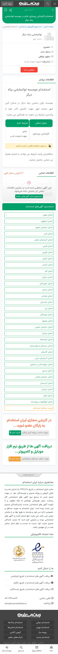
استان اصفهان (47, 221)
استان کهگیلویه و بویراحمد (42, 401)
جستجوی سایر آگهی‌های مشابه (29, 196)
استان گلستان (47, 352)
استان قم (49, 271)
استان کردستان (46, 383)
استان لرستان (47, 389)
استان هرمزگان (46, 314)
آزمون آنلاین (15, 632)
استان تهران (48, 215)
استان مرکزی (47, 277)
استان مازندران (46, 302)
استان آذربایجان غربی (44, 358)
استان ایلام (48, 395)
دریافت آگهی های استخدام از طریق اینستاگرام (31, 589)
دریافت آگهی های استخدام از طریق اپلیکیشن (31, 576)
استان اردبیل (47, 370)
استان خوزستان (46, 283)
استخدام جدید (42, 637)
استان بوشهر (47, 321)
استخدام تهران (42, 627)
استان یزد (49, 308)
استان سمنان (47, 333)
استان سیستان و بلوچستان (41, 345)
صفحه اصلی (48, 26)
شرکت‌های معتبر (15, 637)
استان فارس (48, 246)
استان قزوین (47, 252)
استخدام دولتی (42, 622)
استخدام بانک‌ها (15, 622)
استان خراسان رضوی (44, 227)
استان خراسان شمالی (44, 377)
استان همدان (47, 296)
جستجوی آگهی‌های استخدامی (30, 26)
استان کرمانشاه (46, 339)
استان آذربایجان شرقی (43, 239)
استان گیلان (48, 258)
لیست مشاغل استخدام (43, 408)
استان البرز (48, 233)
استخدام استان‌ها (15, 627)
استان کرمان (47, 264)
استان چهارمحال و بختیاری (41, 364)
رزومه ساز (43, 632)
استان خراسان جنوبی (44, 327)
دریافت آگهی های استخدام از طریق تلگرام (32, 582)
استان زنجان (47, 289)
